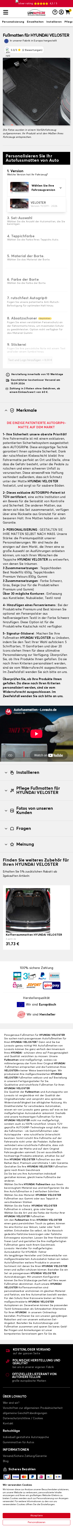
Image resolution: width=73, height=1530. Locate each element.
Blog (6, 1461)
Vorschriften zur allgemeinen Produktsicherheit (33, 1408)
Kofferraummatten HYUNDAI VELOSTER (34, 934)
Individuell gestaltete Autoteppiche (26, 1437)
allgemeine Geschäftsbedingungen (25, 1413)
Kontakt (8, 1423)
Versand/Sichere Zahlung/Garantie (25, 1456)
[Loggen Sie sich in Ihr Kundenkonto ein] (61, 12)
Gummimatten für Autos (18, 1442)
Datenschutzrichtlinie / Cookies (23, 1418)
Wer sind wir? (11, 1403)
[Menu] (14, 12)
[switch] (13, 22)
